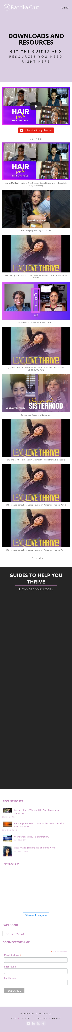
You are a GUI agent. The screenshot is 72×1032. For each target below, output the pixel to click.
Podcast (56, 1018)
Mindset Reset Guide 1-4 (36, 730)
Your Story (41, 1018)
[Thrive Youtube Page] (38, 1023)
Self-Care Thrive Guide (36, 768)
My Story (26, 1018)
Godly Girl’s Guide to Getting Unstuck (36, 655)
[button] (39, 139)
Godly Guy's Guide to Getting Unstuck (36, 693)
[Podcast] (43, 1023)
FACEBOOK (10, 925)
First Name (10, 966)
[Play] (36, 106)
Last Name (10, 978)
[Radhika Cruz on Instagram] (28, 1023)
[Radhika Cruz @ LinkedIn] (33, 1023)
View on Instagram (36, 915)
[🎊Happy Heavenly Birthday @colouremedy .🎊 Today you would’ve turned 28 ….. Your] (12, 900)
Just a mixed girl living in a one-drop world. (35, 847)
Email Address (12, 955)
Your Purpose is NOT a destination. (31, 836)
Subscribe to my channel (38, 130)
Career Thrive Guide (36, 618)
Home (13, 1018)
